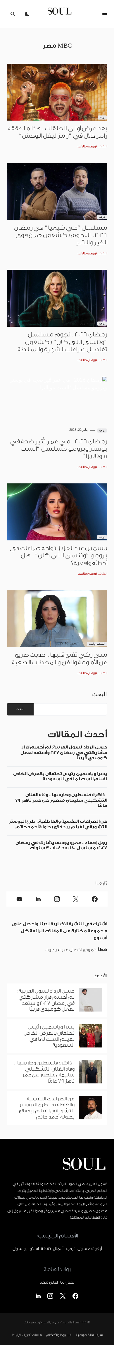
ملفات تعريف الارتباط (27, 1335)
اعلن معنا (48, 1282)
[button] (104, 14)
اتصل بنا (67, 1282)
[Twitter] (75, 899)
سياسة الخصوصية (89, 1335)
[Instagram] (57, 899)
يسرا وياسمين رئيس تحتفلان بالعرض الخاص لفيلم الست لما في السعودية (60, 776)
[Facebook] (94, 899)
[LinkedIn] (38, 899)
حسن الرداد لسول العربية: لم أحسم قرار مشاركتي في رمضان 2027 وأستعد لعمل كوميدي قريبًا (63, 752)
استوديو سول (26, 1249)
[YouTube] (19, 899)
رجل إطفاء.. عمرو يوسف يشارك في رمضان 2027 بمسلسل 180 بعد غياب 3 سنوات (61, 845)
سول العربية (70, 1322)
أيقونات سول (89, 1249)
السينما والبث (97, 643)
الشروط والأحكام (58, 1335)
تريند (102, 117)
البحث (99, 694)
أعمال (58, 1249)
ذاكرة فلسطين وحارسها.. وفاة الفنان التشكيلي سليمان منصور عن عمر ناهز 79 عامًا (61, 800)
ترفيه (102, 216)
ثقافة (46, 1249)
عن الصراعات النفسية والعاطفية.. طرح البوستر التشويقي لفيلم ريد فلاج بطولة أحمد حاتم (57, 824)
